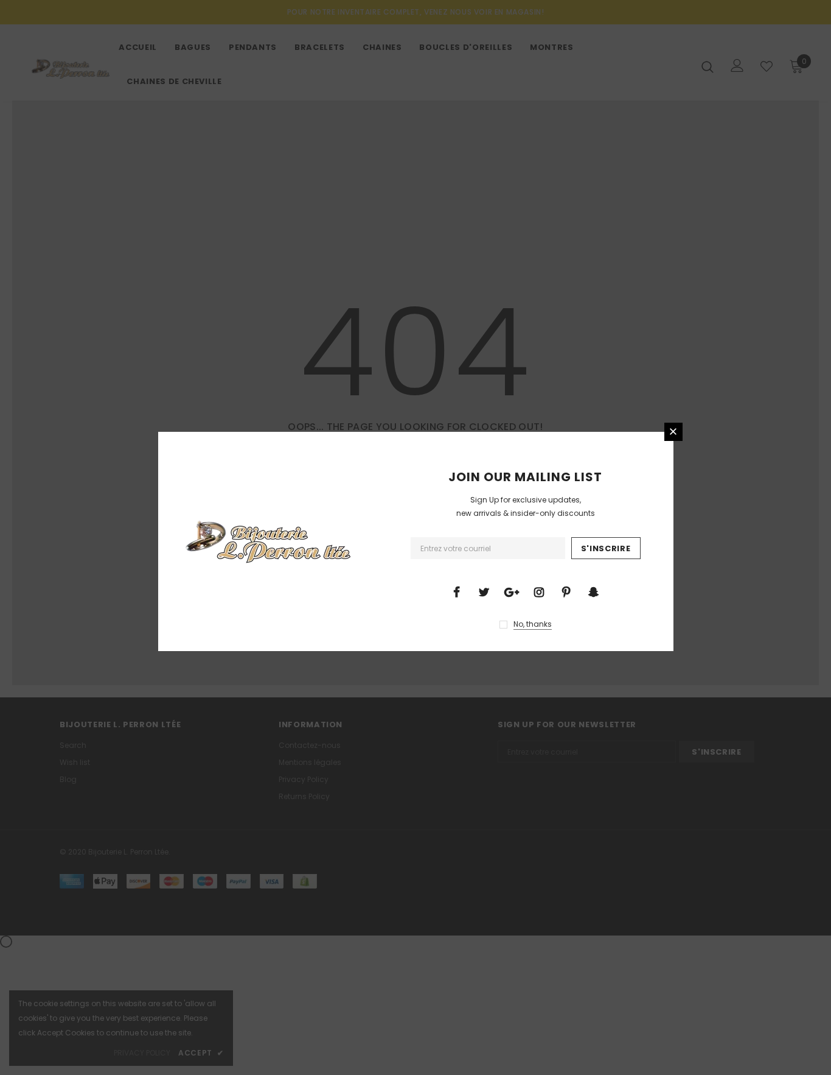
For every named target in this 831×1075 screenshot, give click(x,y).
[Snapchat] (594, 591)
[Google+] (511, 591)
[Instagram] (539, 591)
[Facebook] (457, 591)
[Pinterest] (566, 591)
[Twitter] (484, 591)
